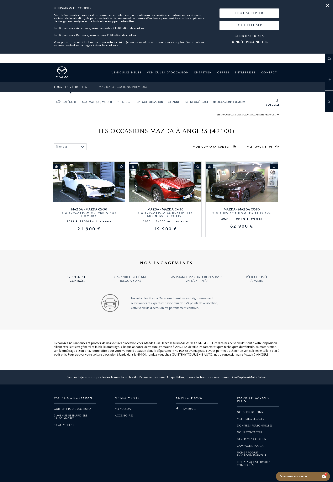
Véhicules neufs (127, 72)
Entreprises (245, 72)
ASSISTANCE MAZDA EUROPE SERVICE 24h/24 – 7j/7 (197, 279)
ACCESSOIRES (124, 415)
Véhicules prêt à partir (256, 279)
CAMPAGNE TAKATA (250, 446)
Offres (223, 72)
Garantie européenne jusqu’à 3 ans (130, 279)
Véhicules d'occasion (168, 72)
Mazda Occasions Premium (123, 86)
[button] (249, 13)
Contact (269, 72)
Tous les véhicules (70, 86)
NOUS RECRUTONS (250, 412)
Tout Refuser (249, 25)
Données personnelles (249, 42)
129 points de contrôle (77, 279)
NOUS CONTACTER (249, 432)
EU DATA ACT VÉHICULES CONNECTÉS (253, 463)
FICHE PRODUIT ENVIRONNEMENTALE (252, 454)
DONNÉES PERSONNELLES (254, 425)
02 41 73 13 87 (64, 425)
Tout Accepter (249, 13)
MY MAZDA (123, 408)
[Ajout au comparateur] (57, 166)
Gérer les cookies (249, 36)
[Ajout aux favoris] (121, 166)
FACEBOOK (189, 409)
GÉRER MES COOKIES (251, 439)
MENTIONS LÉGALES (250, 419)
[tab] (77, 280)
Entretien (203, 72)
